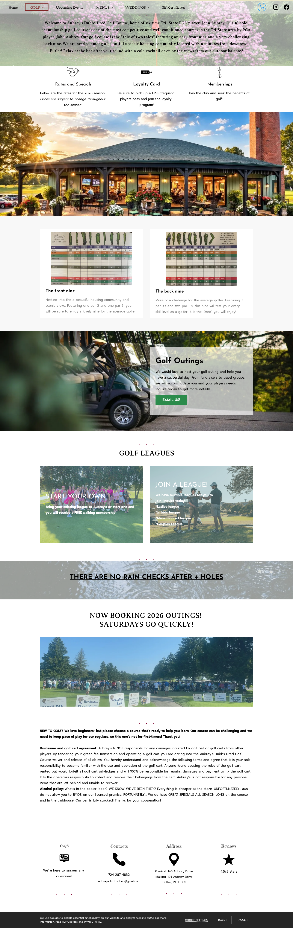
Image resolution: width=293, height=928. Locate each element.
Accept (244, 920)
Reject (222, 920)
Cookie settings (196, 920)
